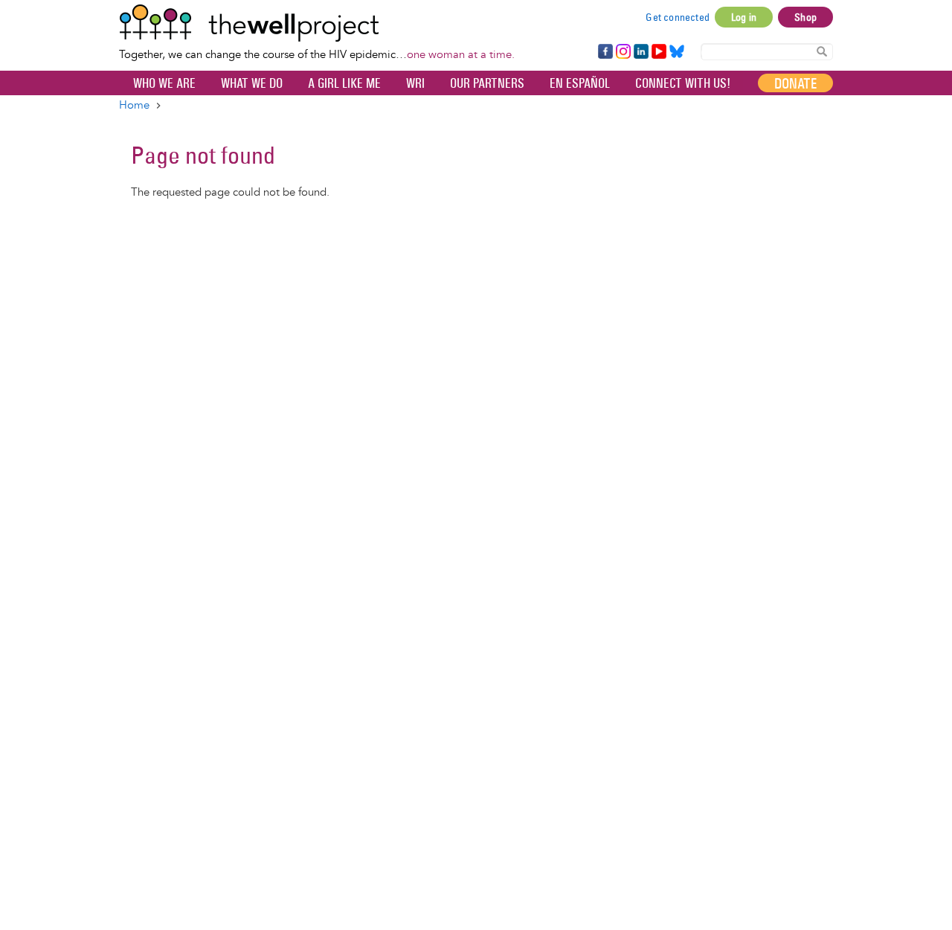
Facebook (604, 52)
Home (134, 105)
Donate (795, 83)
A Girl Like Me (344, 83)
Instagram (622, 52)
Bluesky (676, 52)
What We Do (252, 83)
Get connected (678, 17)
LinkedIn (641, 52)
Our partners (487, 83)
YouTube (658, 52)
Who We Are (164, 83)
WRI (415, 83)
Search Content (821, 51)
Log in (743, 17)
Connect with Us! (682, 83)
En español (580, 83)
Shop (805, 17)
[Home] (317, 23)
